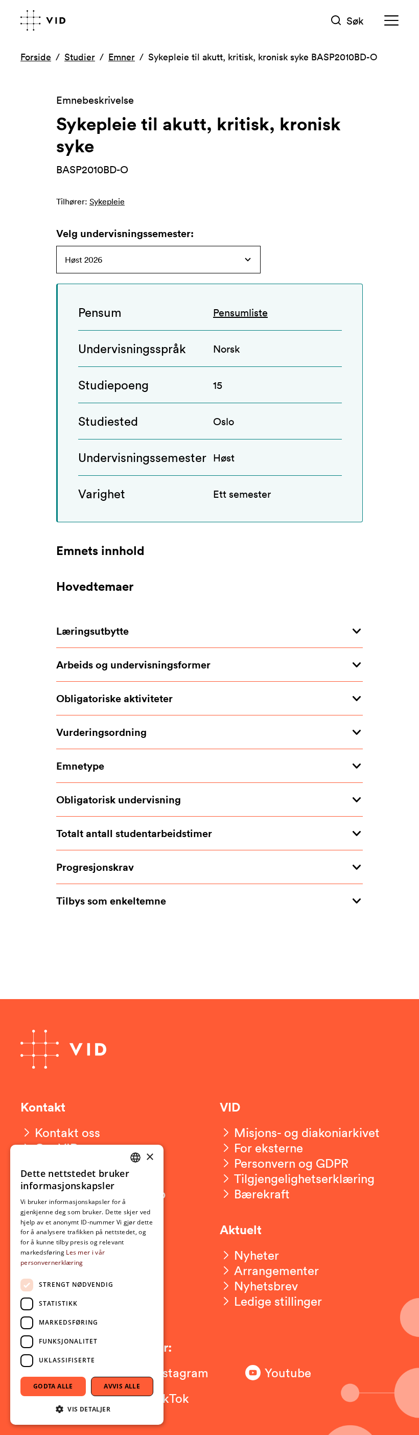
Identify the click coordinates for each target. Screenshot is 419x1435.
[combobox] (135, 1157)
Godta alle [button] (53, 1386)
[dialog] (87, 1285)
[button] (86, 1409)
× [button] (149, 1157)
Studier (79, 57)
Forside (35, 57)
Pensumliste (240, 312)
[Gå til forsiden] (42, 20)
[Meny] (391, 20)
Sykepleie (107, 201)
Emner (121, 57)
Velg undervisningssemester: (125, 233)
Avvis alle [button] (122, 1386)
